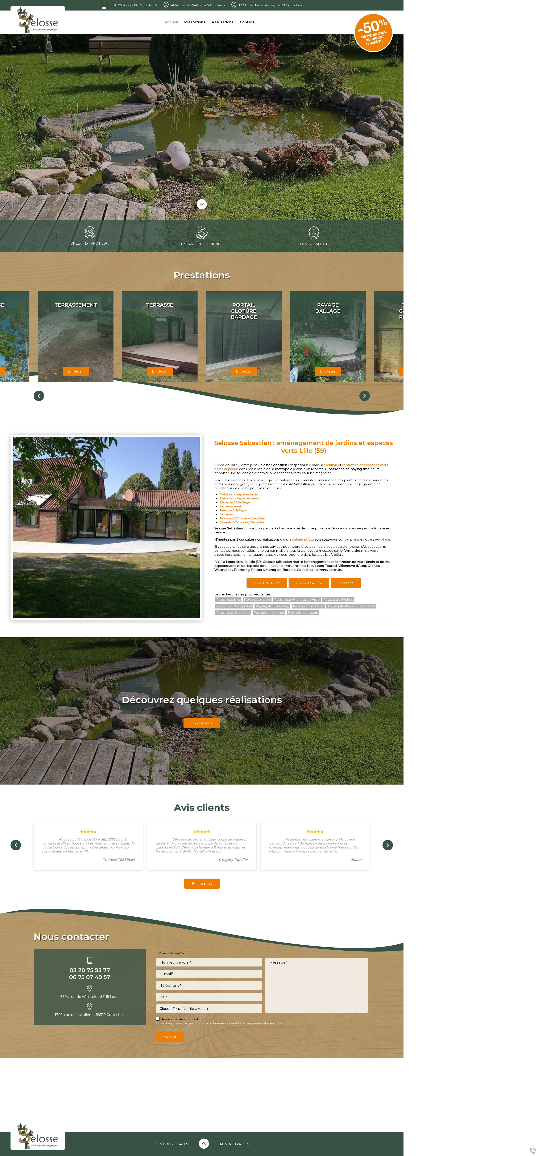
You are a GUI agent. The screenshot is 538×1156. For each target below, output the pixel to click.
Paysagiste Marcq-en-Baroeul (351, 606)
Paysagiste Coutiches (233, 613)
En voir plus (201, 723)
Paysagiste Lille (228, 600)
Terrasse (226, 514)
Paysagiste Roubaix (308, 606)
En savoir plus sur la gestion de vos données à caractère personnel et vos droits (219, 1023)
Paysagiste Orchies (338, 600)
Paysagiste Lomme (269, 613)
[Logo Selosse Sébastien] (38, 20)
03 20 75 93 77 (119, 5)
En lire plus (202, 884)
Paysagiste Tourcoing (272, 606)
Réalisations (222, 22)
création (330, 465)
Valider (170, 1036)
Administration (234, 1144)
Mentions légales (171, 1144)
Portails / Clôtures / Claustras (242, 518)
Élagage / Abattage (235, 502)
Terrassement (230, 506)
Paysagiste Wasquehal (234, 606)
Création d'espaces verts (238, 494)
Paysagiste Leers (257, 600)
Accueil (171, 22)
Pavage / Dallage (233, 510)
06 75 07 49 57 (145, 5)
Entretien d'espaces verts (239, 498)
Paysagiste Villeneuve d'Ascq (297, 600)
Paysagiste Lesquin (303, 613)
